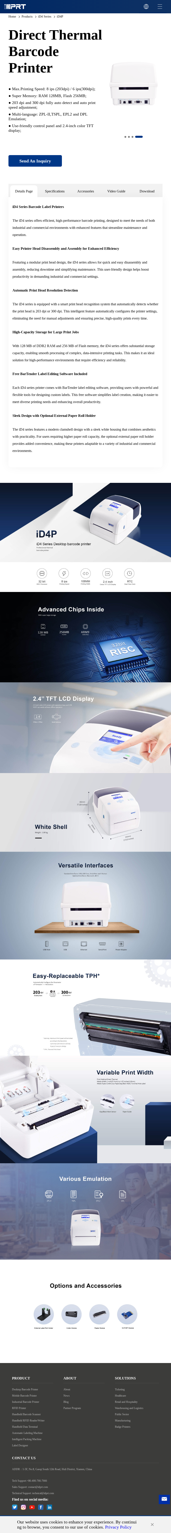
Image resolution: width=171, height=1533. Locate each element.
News (66, 1395)
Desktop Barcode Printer (25, 1389)
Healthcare (120, 1395)
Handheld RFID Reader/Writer (28, 1420)
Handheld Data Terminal (25, 1426)
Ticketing (120, 1389)
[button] (125, 137)
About (66, 1389)
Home (12, 16)
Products (27, 16)
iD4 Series (44, 16)
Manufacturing (122, 1420)
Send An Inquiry (35, 160)
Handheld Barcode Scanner (26, 1414)
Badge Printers (122, 1426)
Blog (66, 1401)
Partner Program (72, 1408)
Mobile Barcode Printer (24, 1395)
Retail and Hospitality (126, 1401)
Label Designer (20, 1445)
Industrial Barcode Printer (25, 1401)
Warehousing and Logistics (129, 1408)
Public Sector (122, 1414)
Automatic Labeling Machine (27, 1433)
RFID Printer (19, 1408)
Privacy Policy (118, 1527)
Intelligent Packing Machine (26, 1439)
